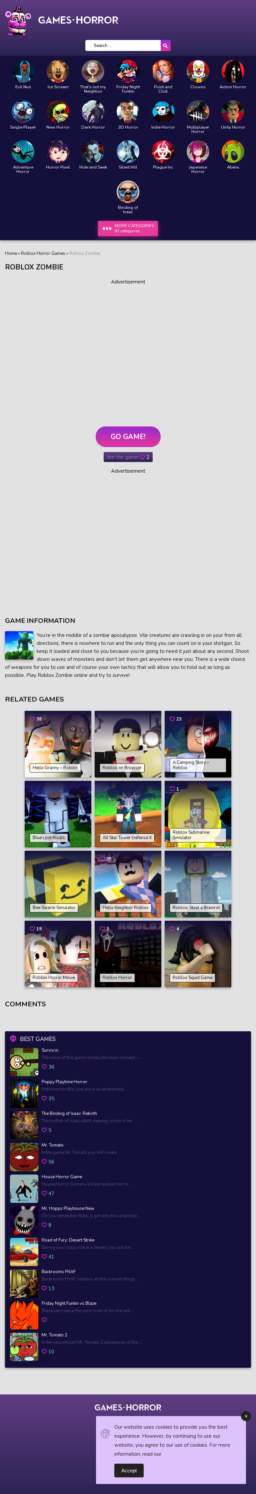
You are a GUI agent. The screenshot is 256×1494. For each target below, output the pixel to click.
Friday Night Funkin (128, 89)
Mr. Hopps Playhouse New (68, 1209)
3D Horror (128, 127)
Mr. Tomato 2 (54, 1335)
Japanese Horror (198, 169)
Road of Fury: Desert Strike (68, 1240)
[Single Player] (23, 111)
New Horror (58, 127)
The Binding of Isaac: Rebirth (69, 1114)
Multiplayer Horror (198, 129)
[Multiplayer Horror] (198, 111)
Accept (129, 1470)
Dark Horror (93, 127)
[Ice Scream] (58, 71)
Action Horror (233, 87)
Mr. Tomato (53, 1145)
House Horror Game (62, 1177)
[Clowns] (198, 71)
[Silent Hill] (128, 151)
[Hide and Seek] (93, 151)
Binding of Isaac (128, 210)
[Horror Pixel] (58, 151)
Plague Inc (163, 167)
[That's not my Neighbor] (93, 71)
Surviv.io (50, 1050)
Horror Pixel (58, 167)
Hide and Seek (93, 167)
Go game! (128, 436)
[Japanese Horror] (198, 151)
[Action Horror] (233, 71)
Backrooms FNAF (59, 1272)
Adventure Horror (23, 169)
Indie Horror (163, 127)
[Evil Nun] (23, 71)
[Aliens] (233, 151)
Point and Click (163, 89)
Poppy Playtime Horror (64, 1082)
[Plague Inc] (163, 151)
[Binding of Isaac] (128, 192)
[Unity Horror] (233, 111)
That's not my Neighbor (93, 89)
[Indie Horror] (163, 111)
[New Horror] (58, 111)
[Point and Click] (163, 71)
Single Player (23, 127)
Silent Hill (128, 167)
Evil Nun (23, 87)
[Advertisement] (128, 352)
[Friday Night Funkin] (128, 71)
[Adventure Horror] (23, 151)
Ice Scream (58, 87)
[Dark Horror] (93, 111)
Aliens (233, 167)
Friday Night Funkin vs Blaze (69, 1303)
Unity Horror (233, 127)
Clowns (198, 87)
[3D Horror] (128, 111)
